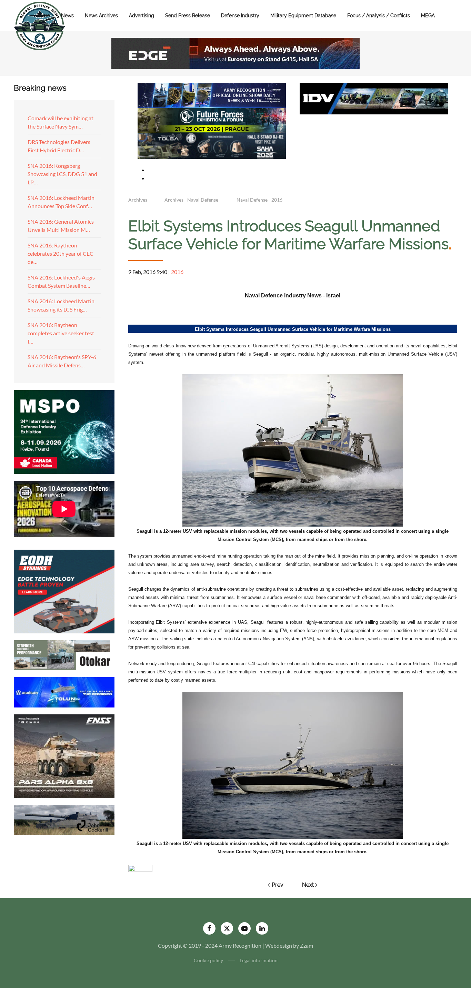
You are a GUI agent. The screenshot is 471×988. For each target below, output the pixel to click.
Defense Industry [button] (240, 15)
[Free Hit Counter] (140, 867)
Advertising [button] (141, 15)
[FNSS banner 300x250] (64, 755)
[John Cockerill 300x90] (64, 819)
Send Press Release (187, 15)
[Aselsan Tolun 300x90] (64, 691)
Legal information (259, 960)
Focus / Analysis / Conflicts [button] (378, 15)
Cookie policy (208, 960)
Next (308, 885)
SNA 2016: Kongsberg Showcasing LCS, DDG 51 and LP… (62, 173)
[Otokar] (64, 654)
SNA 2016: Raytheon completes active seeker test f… (61, 333)
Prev (277, 885)
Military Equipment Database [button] (303, 15)
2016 (177, 271)
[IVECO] (374, 97)
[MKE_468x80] (212, 145)
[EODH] (64, 590)
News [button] (67, 15)
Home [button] (43, 15)
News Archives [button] (101, 15)
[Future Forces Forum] (212, 119)
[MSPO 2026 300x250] (64, 431)
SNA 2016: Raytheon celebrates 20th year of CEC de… (60, 253)
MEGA (428, 15)
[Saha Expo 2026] (212, 94)
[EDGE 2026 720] (235, 52)
